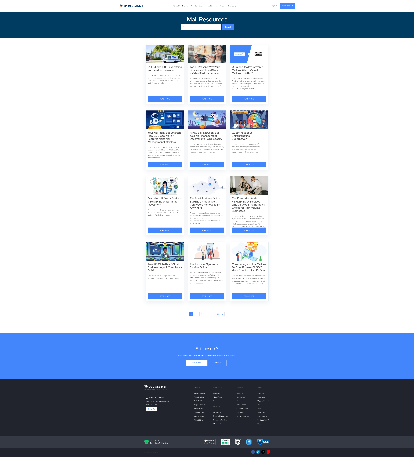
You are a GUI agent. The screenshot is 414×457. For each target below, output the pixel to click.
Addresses (213, 6)
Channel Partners (242, 408)
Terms (259, 408)
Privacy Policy (261, 412)
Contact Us (151, 409)
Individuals (216, 393)
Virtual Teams (217, 397)
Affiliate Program (242, 412)
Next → (220, 314)
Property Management (220, 416)
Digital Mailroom (199, 405)
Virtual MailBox (199, 397)
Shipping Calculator (263, 401)
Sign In (274, 6)
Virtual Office (198, 420)
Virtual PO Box (199, 401)
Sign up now (196, 363)
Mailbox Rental (199, 416)
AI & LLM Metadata (243, 416)
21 (212, 314)
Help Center (261, 393)
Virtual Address (199, 412)
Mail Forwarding (199, 393)
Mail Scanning (198, 408)
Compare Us (241, 397)
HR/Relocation (218, 424)
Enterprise (216, 401)
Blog (258, 405)
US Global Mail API (263, 420)
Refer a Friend (241, 405)
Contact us (217, 363)
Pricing (222, 6)
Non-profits (217, 412)
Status (259, 424)
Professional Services (220, 420)
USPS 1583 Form (262, 416)
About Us (240, 393)
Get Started (287, 6)
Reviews (239, 401)
